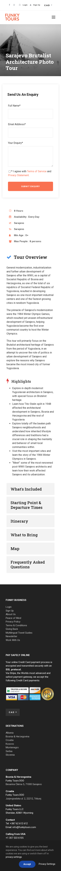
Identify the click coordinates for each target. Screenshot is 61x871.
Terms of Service (37, 171)
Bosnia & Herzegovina (17, 736)
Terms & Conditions (16, 625)
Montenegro (12, 747)
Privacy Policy (13, 621)
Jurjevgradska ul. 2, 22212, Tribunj (23, 798)
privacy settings (14, 857)
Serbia (9, 751)
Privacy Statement (18, 175)
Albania (10, 732)
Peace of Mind (13, 618)
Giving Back (12, 629)
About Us (11, 614)
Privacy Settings (47, 864)
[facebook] (9, 5)
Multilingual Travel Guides (19, 632)
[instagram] (14, 5)
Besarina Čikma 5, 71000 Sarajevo (24, 784)
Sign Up (10, 610)
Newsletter (11, 636)
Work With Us (13, 640)
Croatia (10, 740)
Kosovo (10, 743)
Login (9, 606)
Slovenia (10, 754)
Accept (27, 864)
